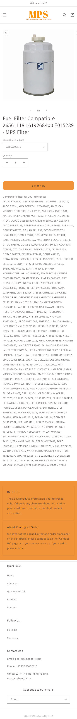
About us (12, 583)
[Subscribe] (66, 699)
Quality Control (16, 591)
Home (10, 575)
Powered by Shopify (46, 716)
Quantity (7, 155)
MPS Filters (34, 716)
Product (11, 599)
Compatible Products (13, 139)
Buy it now (38, 185)
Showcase (13, 638)
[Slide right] (46, 111)
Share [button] (10, 474)
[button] (4, 15)
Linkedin (12, 629)
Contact (11, 607)
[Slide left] (31, 111)
